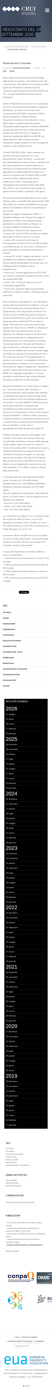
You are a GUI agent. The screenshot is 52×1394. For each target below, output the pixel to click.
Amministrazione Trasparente (15, 669)
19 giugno (10, 764)
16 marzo (10, 892)
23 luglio (9, 1051)
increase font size (45, 68)
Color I (23, 1385)
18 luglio (9, 813)
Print (4, 71)
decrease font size (42, 68)
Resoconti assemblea (38, 47)
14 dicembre (11, 853)
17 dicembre (11, 1031)
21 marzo (10, 833)
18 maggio (10, 882)
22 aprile (10, 1006)
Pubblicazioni (8, 658)
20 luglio (9, 873)
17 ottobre (10, 809)
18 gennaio (11, 842)
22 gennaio (11, 733)
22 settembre (12, 927)
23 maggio (10, 823)
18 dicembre (11, 744)
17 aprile (10, 773)
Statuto (6, 618)
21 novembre (12, 804)
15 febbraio (11, 838)
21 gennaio (11, 1021)
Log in (17, 1337)
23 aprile (10, 719)
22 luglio (9, 992)
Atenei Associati (12, 1183)
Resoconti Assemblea (12, 641)
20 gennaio (11, 961)
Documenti (10, 1151)
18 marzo (10, 724)
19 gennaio (11, 902)
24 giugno (10, 996)
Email (12, 71)
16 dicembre (11, 972)
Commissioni (8, 635)
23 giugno (10, 937)
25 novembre (12, 977)
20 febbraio (11, 783)
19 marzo (10, 1070)
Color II (26, 1385)
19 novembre (12, 1036)
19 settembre (12, 868)
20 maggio (10, 1001)
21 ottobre (10, 982)
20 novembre (12, 749)
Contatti (6, 686)
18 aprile (10, 828)
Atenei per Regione (13, 1186)
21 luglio (9, 932)
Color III (28, 1385)
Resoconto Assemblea (14, 1154)
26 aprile (10, 947)
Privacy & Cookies (30, 1337)
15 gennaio (11, 788)
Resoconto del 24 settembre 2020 (16, 47)
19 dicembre (11, 1081)
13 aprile (10, 887)
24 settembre (12, 1046)
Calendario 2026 (9, 646)
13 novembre (12, 858)
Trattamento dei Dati (11, 675)
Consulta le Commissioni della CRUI (20, 1202)
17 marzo (10, 952)
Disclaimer (39, 1341)
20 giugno (10, 818)
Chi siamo (7, 612)
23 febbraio (11, 897)
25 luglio (9, 1101)
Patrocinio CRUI (9, 680)
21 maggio (10, 714)
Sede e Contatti (12, 1160)
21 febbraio (11, 1120)
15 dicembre (11, 913)
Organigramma (9, 629)
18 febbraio (11, 1016)
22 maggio (10, 769)
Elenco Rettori (11, 1180)
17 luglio (9, 759)
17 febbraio (11, 729)
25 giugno (10, 1056)
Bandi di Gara (8, 663)
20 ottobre (10, 922)
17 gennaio (11, 1125)
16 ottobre (10, 754)
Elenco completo (12, 1251)
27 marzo (10, 778)
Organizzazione (9, 624)
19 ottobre (10, 863)
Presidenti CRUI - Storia (12, 652)
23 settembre (12, 987)
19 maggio (10, 942)
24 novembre (12, 918)
